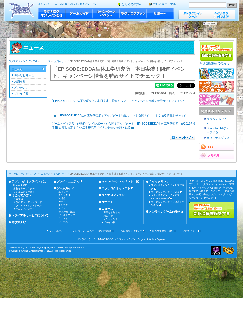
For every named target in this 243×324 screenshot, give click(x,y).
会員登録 (18, 199)
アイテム (63, 208)
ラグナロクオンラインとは (51, 13)
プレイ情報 (21, 93)
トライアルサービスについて (30, 215)
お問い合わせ (190, 231)
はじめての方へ (132, 4)
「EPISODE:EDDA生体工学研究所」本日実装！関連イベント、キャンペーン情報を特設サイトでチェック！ (119, 100)
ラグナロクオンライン (22, 10)
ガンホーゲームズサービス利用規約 (92, 231)
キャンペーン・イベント (106, 13)
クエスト (63, 218)
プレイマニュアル (164, 4)
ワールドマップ (66, 215)
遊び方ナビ (19, 222)
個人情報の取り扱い (162, 231)
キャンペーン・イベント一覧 (120, 181)
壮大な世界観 (20, 185)
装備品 (61, 198)
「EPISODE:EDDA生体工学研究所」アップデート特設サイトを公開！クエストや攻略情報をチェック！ (123, 115)
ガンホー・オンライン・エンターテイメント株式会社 (216, 250)
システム (63, 221)
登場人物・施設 (66, 211)
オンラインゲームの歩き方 (166, 211)
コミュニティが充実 (24, 191)
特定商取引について (131, 231)
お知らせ (59, 61)
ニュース (46, 61)
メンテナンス (22, 87)
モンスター (64, 205)
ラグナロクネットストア (221, 14)
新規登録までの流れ (216, 63)
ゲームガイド (79, 13)
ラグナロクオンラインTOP (23, 61)
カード (61, 201)
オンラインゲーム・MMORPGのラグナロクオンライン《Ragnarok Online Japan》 (121, 239)
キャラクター (65, 195)
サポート (160, 13)
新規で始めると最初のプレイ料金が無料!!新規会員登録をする (211, 210)
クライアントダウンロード (27, 202)
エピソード (64, 191)
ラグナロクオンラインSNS (165, 191)
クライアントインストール (27, 205)
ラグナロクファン (133, 13)
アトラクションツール (192, 14)
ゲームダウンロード (24, 209)
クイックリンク (159, 181)
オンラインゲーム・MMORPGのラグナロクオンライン (67, 4)
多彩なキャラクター (24, 188)
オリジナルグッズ (218, 137)
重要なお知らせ (24, 75)
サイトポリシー (57, 231)
